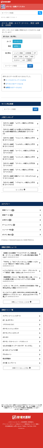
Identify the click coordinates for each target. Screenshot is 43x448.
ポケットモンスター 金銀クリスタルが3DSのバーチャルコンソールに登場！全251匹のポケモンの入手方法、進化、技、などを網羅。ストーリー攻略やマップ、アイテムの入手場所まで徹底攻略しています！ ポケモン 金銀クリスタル (21, 407)
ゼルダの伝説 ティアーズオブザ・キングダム (17, 346)
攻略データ (7, 215)
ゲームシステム (8, 225)
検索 (40, 13)
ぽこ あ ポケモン (8, 320)
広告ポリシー (20, 424)
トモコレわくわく (8, 324)
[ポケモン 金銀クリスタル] (19, 9)
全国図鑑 (28, 53)
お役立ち (6, 220)
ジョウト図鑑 (18, 53)
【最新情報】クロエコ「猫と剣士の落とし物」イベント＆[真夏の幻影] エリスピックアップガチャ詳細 (20, 279)
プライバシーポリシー (8, 424)
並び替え (8, 53)
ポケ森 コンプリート (9, 363)
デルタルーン (7, 354)
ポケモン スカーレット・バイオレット (15, 341)
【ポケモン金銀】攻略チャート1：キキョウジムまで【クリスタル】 (19, 177)
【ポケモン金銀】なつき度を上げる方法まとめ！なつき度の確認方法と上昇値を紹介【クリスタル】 (19, 131)
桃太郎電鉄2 (7, 358)
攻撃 (15, 56)
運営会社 (27, 424)
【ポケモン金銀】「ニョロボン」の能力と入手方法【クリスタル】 (19, 145)
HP (35, 53)
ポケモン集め (7, 234)
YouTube (29, 426)
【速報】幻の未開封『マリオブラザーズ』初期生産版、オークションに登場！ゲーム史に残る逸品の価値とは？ (20, 255)
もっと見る (19, 189)
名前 (29, 60)
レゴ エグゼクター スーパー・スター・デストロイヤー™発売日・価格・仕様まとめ (20, 271)
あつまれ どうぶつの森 (10, 350)
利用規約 (30, 422)
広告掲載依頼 (9, 426)
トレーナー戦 (7, 230)
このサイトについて (13, 422)
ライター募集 (34, 424)
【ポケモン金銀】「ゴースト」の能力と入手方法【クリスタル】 (19, 164)
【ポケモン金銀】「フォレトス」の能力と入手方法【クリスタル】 (19, 139)
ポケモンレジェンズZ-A (10, 328)
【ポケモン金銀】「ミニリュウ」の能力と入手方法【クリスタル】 (19, 158)
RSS (35, 426)
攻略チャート (8, 210)
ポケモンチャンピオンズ (11, 333)
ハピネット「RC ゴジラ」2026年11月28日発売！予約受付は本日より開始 (20, 287)
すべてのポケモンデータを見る (16, 80)
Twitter (24, 426)
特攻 (26, 56)
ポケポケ (6, 337)
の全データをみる (14, 84)
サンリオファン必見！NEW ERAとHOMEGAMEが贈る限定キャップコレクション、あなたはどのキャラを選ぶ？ (20, 294)
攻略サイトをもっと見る (20, 368)
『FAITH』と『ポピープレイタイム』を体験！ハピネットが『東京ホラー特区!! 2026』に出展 (20, 264)
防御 (20, 56)
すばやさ (17, 60)
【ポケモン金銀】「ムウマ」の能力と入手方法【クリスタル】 (18, 124)
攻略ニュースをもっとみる (20, 302)
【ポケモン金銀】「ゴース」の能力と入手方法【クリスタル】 (18, 171)
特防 (31, 56)
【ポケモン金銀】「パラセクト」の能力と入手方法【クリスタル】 (19, 183)
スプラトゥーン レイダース (12, 316)
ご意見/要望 (23, 422)
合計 (23, 60)
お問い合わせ (17, 426)
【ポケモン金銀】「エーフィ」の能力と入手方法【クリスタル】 (19, 152)
